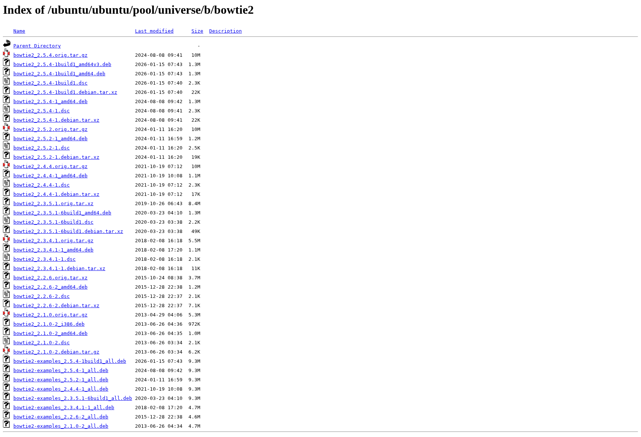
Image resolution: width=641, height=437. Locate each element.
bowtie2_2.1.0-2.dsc (41, 342)
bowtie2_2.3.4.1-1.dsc (44, 259)
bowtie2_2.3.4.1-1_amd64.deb (53, 250)
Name (19, 31)
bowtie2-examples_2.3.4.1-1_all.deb (63, 407)
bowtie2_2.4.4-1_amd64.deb (50, 175)
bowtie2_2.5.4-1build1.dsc (50, 83)
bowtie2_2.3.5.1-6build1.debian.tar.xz (68, 231)
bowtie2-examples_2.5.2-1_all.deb (60, 379)
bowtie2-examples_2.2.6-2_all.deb (60, 417)
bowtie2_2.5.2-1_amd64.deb (50, 138)
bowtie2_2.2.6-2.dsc (41, 296)
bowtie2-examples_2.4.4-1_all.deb (60, 389)
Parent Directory (37, 46)
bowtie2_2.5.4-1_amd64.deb (50, 101)
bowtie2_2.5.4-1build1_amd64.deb (59, 73)
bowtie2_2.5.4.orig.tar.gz (50, 55)
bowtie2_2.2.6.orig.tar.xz (50, 277)
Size (197, 31)
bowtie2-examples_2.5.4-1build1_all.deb (69, 361)
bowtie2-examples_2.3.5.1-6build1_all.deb (72, 398)
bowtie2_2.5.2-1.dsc (41, 148)
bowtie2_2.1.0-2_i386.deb (49, 324)
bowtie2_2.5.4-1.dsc (41, 111)
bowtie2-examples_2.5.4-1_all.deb (60, 370)
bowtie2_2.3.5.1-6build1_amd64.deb (62, 213)
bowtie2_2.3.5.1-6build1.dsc (53, 222)
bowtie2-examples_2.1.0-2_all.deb (60, 426)
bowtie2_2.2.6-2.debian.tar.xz (56, 305)
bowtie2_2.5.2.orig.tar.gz (50, 129)
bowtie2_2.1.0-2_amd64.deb (50, 333)
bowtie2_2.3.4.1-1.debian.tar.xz (59, 268)
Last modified (154, 31)
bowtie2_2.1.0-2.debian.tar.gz (56, 352)
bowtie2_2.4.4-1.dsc (41, 185)
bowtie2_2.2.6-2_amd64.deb (50, 287)
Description (225, 31)
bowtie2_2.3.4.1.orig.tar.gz (53, 240)
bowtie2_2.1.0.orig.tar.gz (50, 315)
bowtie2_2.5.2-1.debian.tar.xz (56, 157)
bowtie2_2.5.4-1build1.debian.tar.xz (65, 92)
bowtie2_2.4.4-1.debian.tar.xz (56, 194)
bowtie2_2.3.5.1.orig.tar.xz (53, 203)
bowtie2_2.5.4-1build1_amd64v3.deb (62, 64)
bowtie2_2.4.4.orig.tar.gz (50, 166)
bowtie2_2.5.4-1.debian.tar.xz (56, 120)
